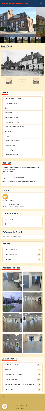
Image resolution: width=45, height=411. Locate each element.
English (9, 224)
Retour (22, 81)
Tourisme (8, 131)
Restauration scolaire (12, 103)
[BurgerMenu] (40, 3)
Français (9, 219)
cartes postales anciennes (22, 374)
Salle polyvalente (22, 389)
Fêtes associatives (22, 254)
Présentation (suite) (11, 117)
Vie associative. (10, 145)
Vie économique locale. (12, 140)
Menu (6, 108)
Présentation (9, 113)
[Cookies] (4, 406)
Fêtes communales (22, 250)
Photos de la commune (22, 365)
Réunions (22, 259)
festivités (22, 370)
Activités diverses (22, 379)
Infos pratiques (10, 150)
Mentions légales (22, 405)
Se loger (7, 136)
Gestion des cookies (23, 408)
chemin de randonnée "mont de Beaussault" (22, 384)
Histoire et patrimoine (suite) (14, 126)
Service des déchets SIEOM (14, 155)
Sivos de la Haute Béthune (13, 99)
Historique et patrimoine (13, 122)
